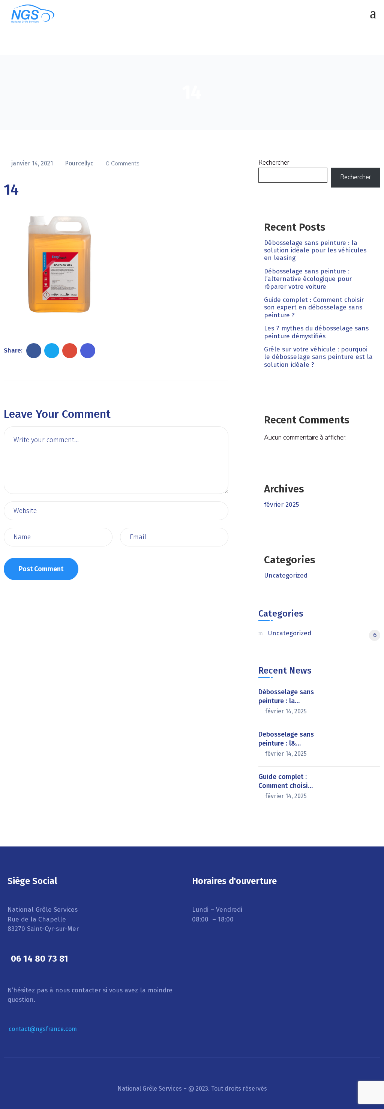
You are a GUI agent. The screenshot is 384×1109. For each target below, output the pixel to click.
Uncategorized (286, 575)
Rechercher (273, 162)
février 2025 (281, 505)
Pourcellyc (80, 163)
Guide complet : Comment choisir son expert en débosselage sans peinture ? (314, 307)
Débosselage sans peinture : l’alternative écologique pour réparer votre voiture (308, 279)
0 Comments (123, 163)
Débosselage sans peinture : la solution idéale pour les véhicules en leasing (315, 250)
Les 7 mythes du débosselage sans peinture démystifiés (316, 332)
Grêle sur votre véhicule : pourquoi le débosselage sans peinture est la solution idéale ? (318, 357)
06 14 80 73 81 (39, 958)
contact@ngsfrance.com (43, 1028)
